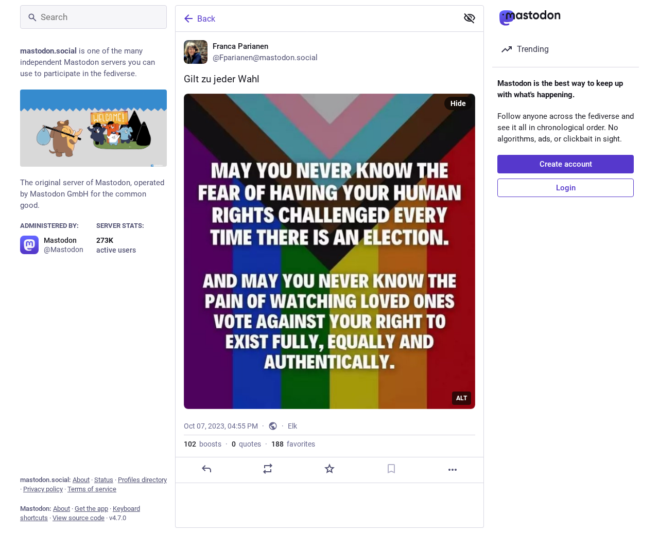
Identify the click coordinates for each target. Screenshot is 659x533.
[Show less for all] (469, 18)
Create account (566, 164)
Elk (292, 426)
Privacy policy (43, 489)
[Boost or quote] (268, 469)
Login (566, 187)
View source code (79, 518)
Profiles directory (142, 480)
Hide (458, 103)
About (81, 480)
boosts (202, 444)
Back (206, 19)
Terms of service (91, 489)
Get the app (91, 508)
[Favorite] (329, 469)
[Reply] (206, 469)
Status (103, 480)
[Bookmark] (391, 469)
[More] (452, 470)
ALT (461, 398)
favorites (293, 444)
